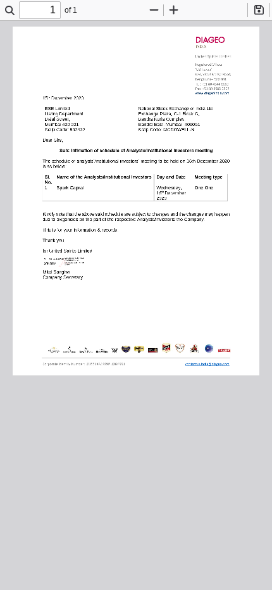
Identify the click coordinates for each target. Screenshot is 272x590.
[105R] (212, 93)
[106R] (207, 365)
